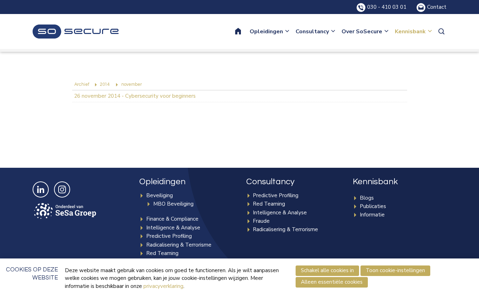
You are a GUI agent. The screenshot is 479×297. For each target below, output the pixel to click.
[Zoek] (442, 31)
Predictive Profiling (169, 236)
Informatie (372, 214)
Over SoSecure (362, 31)
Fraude (261, 221)
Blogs (367, 197)
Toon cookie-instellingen (395, 270)
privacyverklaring (163, 286)
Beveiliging (159, 195)
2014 (105, 84)
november (131, 84)
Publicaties (373, 206)
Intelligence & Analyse (173, 227)
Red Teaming (162, 253)
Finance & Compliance (172, 218)
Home (242, 31)
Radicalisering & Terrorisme (178, 244)
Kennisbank (410, 31)
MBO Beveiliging (173, 203)
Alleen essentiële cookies (332, 281)
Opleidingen (266, 31)
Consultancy (312, 31)
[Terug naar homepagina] (76, 32)
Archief (81, 84)
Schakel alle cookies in (327, 270)
